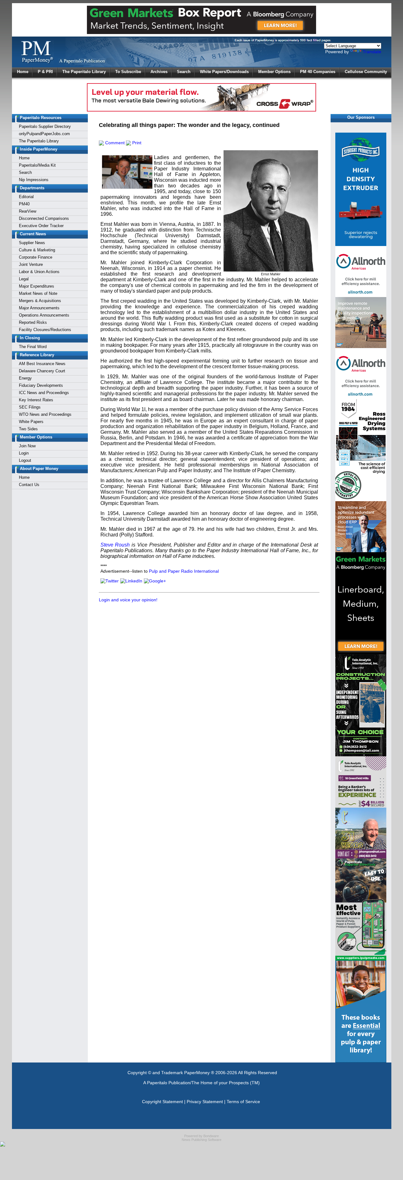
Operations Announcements (44, 315)
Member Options (274, 71)
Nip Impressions (33, 179)
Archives (158, 71)
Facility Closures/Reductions (45, 329)
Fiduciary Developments (41, 385)
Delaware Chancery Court (42, 371)
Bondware (211, 1136)
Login (24, 453)
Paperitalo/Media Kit (37, 165)
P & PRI (45, 71)
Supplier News (32, 242)
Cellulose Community (366, 71)
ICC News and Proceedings (44, 392)
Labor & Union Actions (39, 271)
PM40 (24, 204)
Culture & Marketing (37, 250)
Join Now (27, 446)
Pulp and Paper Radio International (184, 571)
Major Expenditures (36, 286)
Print (136, 142)
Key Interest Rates (36, 400)
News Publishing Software (201, 1140)
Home (22, 71)
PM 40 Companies (317, 71)
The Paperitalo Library (84, 71)
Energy (25, 378)
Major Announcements (39, 308)
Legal (24, 279)
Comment (114, 142)
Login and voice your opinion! (128, 599)
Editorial (26, 196)
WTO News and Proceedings (45, 414)
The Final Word (33, 346)
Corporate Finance (35, 257)
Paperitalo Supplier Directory (45, 126)
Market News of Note (38, 293)
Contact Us (29, 484)
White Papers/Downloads (224, 71)
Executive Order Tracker (41, 225)
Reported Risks (33, 322)
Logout (25, 460)
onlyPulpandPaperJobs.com (44, 133)
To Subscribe (128, 71)
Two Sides (28, 429)
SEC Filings (30, 407)
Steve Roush (115, 544)
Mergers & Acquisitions (40, 300)
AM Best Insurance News (42, 363)
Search (183, 71)
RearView (27, 211)
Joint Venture (31, 264)
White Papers (31, 421)
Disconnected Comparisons (44, 218)
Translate (372, 51)
